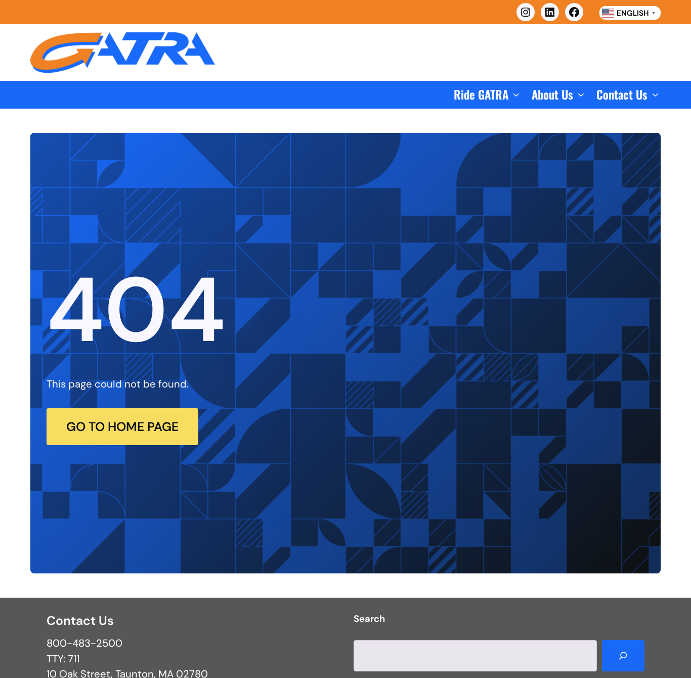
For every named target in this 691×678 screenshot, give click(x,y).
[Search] (623, 655)
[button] (488, 95)
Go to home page (122, 426)
